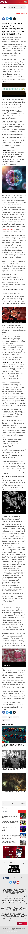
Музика (23, 900)
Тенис (18, 896)
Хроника (9, 890)
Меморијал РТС (19, 898)
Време (22, 891)
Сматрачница (14, 892)
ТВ (3, 907)
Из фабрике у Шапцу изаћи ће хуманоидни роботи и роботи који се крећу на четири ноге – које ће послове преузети (11, 836)
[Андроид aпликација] (14, 852)
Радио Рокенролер (12, 915)
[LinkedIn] (10, 18)
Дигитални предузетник (7, 903)
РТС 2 (10, 907)
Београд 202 (17, 914)
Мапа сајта (22, 923)
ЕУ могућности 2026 (18, 893)
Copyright (12, 928)
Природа (22, 902)
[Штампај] (14, 18)
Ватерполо (10, 897)
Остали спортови (9, 898)
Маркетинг (13, 918)
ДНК (10, 717)
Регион (15, 889)
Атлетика (17, 897)
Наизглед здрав (14, 905)
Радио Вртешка (8, 916)
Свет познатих (20, 901)
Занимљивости (16, 900)
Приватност (6, 928)
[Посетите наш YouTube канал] (18, 882)
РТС (4, 918)
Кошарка (13, 896)
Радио (4, 913)
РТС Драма (8, 908)
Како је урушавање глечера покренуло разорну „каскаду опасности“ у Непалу (9, 843)
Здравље (5, 902)
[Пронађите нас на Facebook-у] (14, 882)
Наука (17, 902)
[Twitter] (7, 18)
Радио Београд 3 (8, 914)
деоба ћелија (6, 720)
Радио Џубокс (22, 915)
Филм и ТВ (11, 902)
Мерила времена (7, 891)
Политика (9, 889)
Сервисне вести (6, 892)
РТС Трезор (12, 909)
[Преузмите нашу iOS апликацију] (14, 867)
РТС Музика (19, 909)
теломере (16, 717)
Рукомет (4, 897)
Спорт (3, 896)
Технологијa (7, 901)
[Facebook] (3, 18)
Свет (19, 889)
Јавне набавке (21, 918)
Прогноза (6, 804)
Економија (21, 890)
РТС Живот (15, 908)
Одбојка (24, 896)
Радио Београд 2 (21, 913)
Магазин (4, 900)
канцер (5, 717)
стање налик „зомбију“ (8, 229)
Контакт (8, 918)
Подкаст (21, 892)
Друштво (15, 890)
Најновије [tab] (4, 808)
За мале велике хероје (20, 903)
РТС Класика (23, 908)
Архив (22, 916)
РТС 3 (14, 907)
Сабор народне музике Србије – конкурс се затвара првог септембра (9, 829)
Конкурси (9, 920)
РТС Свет (20, 907)
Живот (9, 900)
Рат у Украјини (16, 891)
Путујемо (13, 901)
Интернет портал (17, 920)
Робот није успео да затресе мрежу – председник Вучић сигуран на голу (11, 822)
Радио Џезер (16, 916)
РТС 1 (6, 907)
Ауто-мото (22, 897)
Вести (4, 889)
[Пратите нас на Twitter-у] (10, 882)
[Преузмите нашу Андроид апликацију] (14, 871)
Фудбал (8, 896)
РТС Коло (5, 909)
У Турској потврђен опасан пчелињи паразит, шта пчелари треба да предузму (11, 816)
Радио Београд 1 (11, 913)
